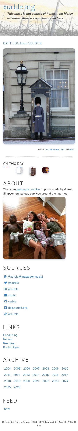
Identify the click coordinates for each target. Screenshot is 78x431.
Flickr (71, 149)
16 (47, 149)
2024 (65, 381)
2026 (17, 387)
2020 (26, 381)
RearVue (9, 343)
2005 (17, 368)
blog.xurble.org (17, 307)
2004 (7, 368)
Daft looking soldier (22, 43)
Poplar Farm (11, 347)
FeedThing (10, 335)
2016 (55, 374)
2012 (17, 374)
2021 (36, 381)
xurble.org (19, 7)
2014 (36, 374)
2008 (45, 368)
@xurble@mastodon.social (25, 276)
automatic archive (28, 189)
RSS (7, 409)
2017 (64, 374)
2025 (7, 387)
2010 (62, 149)
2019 (17, 381)
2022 (45, 381)
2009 (55, 368)
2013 (26, 374)
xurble (11, 295)
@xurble (13, 282)
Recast (7, 339)
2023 (55, 381)
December (54, 149)
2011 (7, 374)
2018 (7, 381)
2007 (36, 368)
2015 (45, 374)
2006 (26, 368)
